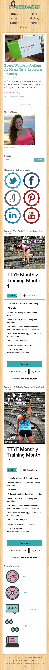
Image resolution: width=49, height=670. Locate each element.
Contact (24, 27)
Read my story (9, 148)
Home (14, 14)
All (24, 642)
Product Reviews (29, 609)
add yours (20, 97)
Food (25, 576)
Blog (34, 14)
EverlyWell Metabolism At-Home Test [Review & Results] (23, 70)
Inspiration (27, 626)
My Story (35, 18)
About (14, 18)
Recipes (14, 23)
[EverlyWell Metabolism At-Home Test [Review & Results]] (24, 49)
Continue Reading (12, 93)
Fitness (35, 23)
